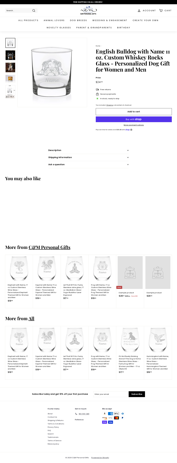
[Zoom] (52, 72)
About (50, 414)
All (31, 318)
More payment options (134, 125)
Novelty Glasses (59, 27)
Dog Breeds (78, 20)
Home (98, 46)
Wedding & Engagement (110, 20)
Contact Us (52, 417)
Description (54, 150)
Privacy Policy (53, 427)
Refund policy (53, 444)
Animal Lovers (54, 20)
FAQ (49, 430)
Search (51, 434)
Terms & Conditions (56, 424)
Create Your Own (146, 20)
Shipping (109, 105)
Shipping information (60, 157)
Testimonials (53, 437)
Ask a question (56, 164)
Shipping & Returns (55, 420)
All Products (28, 20)
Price (98, 77)
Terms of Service (54, 440)
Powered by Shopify (100, 457)
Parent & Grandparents (94, 27)
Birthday (123, 27)
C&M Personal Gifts (49, 247)
